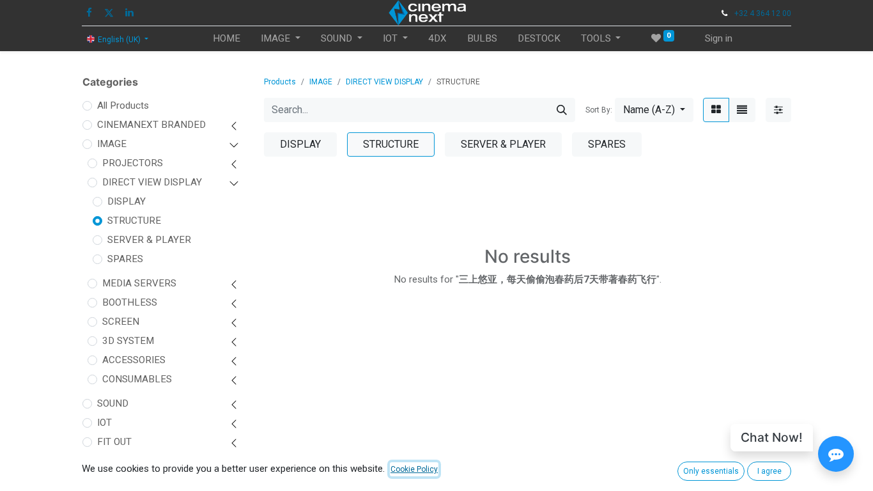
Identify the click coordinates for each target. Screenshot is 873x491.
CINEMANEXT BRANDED (151, 124)
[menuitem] (227, 38)
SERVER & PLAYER (149, 240)
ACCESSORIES (134, 360)
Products (280, 81)
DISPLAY (126, 201)
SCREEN (120, 321)
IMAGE (112, 144)
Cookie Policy (414, 469)
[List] (742, 110)
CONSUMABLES (137, 379)
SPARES (125, 259)
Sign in (718, 38)
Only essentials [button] (711, 471)
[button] (654, 110)
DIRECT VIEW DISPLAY (152, 182)
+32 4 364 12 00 (762, 13)
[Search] (561, 110)
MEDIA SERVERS (139, 283)
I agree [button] (769, 471)
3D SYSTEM (128, 341)
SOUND (112, 403)
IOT (104, 422)
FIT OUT (114, 442)
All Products (123, 105)
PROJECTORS (132, 163)
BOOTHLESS (129, 302)
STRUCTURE (134, 220)
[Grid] (716, 110)
